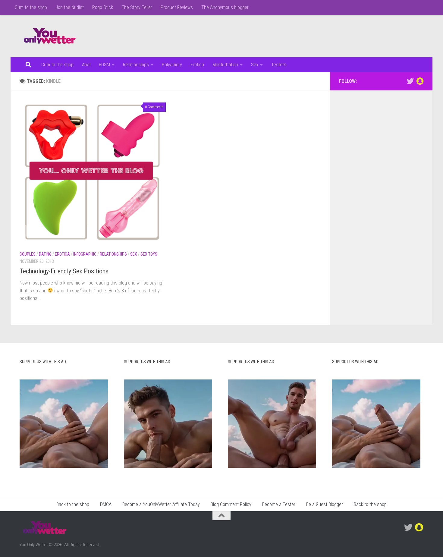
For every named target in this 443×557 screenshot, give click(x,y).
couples (28, 254)
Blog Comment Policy (231, 504)
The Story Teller (136, 7)
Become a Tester (278, 504)
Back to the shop (72, 504)
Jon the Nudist (69, 7)
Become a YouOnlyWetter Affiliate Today (161, 504)
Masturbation (225, 65)
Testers (278, 65)
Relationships (136, 65)
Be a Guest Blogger (324, 504)
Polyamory (172, 65)
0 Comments (154, 107)
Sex (254, 65)
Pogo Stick (102, 7)
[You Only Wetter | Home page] (50, 36)
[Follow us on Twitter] (410, 81)
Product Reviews (177, 7)
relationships (113, 254)
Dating (45, 254)
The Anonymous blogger (225, 7)
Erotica (197, 65)
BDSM (104, 65)
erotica (62, 254)
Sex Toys (148, 254)
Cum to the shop (31, 7)
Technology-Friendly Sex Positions (64, 271)
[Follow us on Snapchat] (419, 81)
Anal (86, 65)
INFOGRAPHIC (84, 254)
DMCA (106, 504)
